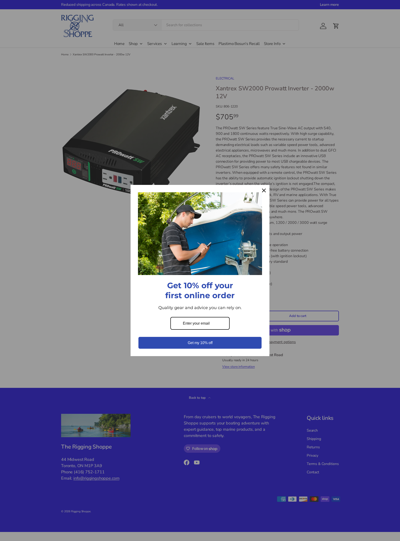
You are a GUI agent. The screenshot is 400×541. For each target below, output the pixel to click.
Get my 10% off (200, 343)
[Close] (263, 190)
